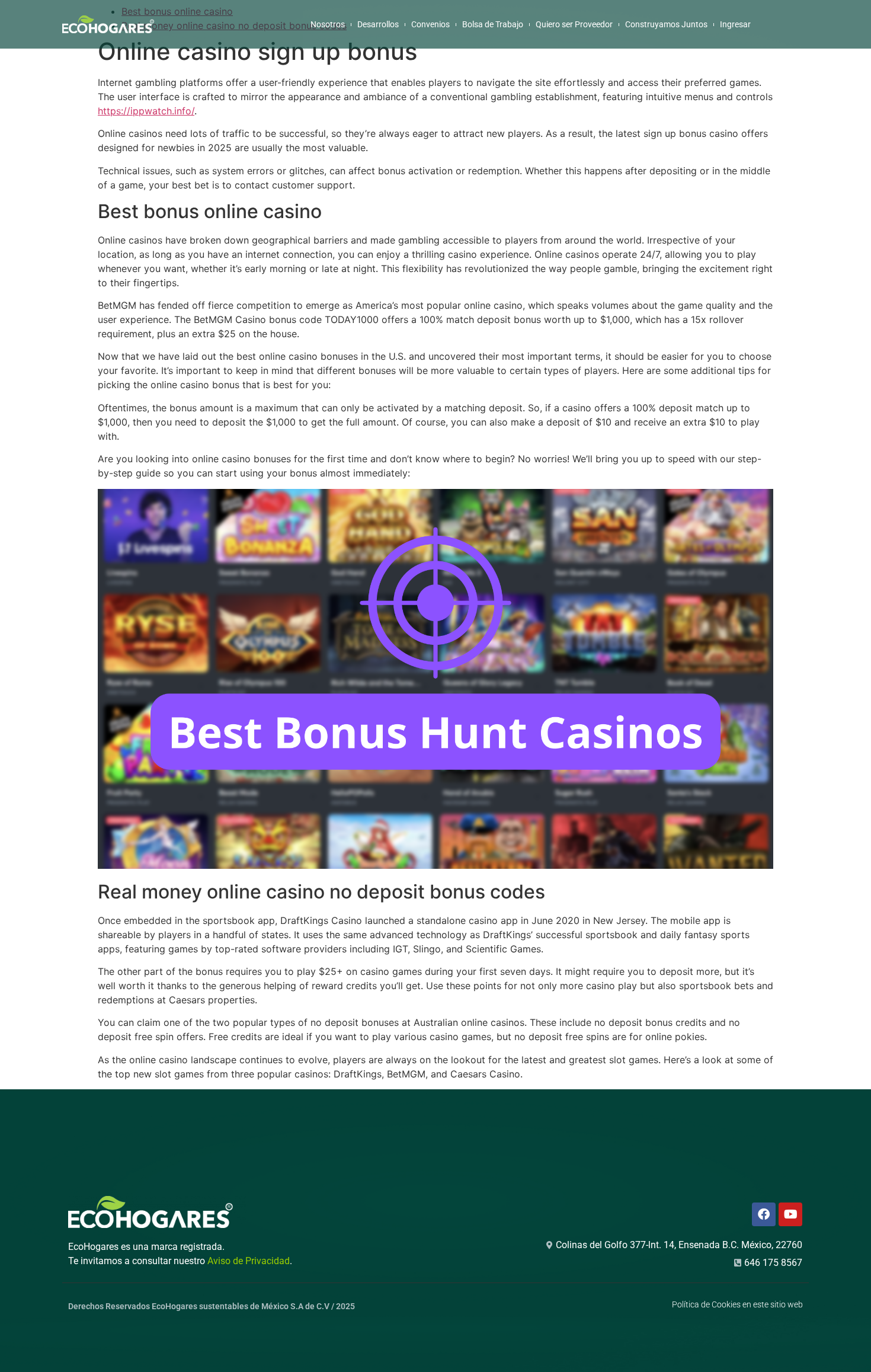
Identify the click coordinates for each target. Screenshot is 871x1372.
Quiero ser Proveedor (574, 24)
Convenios (430, 24)
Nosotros (327, 24)
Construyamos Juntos (666, 24)
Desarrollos (378, 24)
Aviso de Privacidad (248, 1261)
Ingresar (735, 24)
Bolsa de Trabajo (492, 24)
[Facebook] (764, 1214)
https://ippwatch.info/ (146, 111)
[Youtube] (790, 1214)
